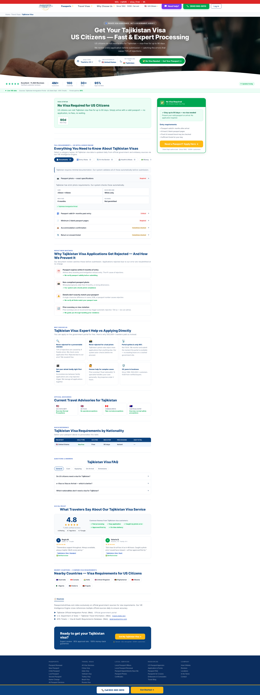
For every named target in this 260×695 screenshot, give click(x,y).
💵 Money (146, 160)
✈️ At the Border (104, 160)
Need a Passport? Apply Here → (181, 144)
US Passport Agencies (156, 665)
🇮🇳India (87, 580)
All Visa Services (88, 665)
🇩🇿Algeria (60, 586)
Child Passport (54, 671)
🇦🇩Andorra (73, 586)
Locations (184, 671)
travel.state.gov (119, 616)
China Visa (86, 668)
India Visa (85, 671)
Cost (68, 469)
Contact (184, 677)
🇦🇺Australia (61, 580)
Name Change (54, 680)
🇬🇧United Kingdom (102, 580)
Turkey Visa (86, 677)
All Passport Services (56, 682)
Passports (66, 6)
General (59, 469)
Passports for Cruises (156, 674)
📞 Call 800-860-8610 (113, 690)
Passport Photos (121, 674)
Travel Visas (84, 6)
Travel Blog (152, 680)
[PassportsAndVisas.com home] (45, 6)
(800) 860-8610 (198, 6)
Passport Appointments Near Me (127, 671)
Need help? (173, 6)
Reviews (184, 668)
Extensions (102, 469)
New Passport (54, 668)
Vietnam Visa (87, 674)
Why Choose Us (104, 6)
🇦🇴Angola (87, 586)
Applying (78, 469)
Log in (216, 6)
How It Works (186, 665)
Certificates (119, 677)
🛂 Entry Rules (84, 160)
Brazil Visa (86, 680)
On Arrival (90, 469)
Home (7, 14)
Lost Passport (54, 674)
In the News (185, 674)
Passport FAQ (153, 671)
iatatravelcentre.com (118, 619)
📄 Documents (63, 160)
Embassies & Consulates (157, 677)
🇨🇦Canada (74, 580)
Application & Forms (155, 668)
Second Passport (55, 677)
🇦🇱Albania (135, 580)
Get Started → (147, 689)
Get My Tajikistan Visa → (130, 636)
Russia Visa (86, 682)
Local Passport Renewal (124, 668)
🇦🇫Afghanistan (121, 580)
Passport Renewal (55, 665)
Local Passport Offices (123, 665)
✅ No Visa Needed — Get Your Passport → (162, 61)
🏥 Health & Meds (126, 160)
